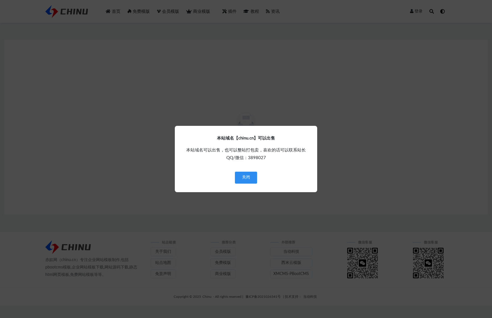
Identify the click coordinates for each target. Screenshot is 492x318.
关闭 (246, 177)
